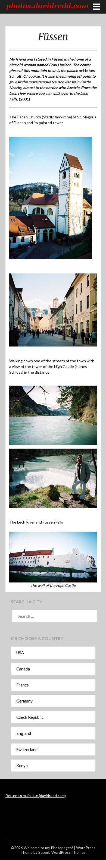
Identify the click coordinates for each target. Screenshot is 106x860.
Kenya (22, 765)
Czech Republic (29, 717)
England (23, 733)
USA (20, 652)
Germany (24, 700)
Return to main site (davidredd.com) (35, 795)
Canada (23, 668)
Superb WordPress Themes (62, 852)
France (22, 684)
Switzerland (27, 749)
